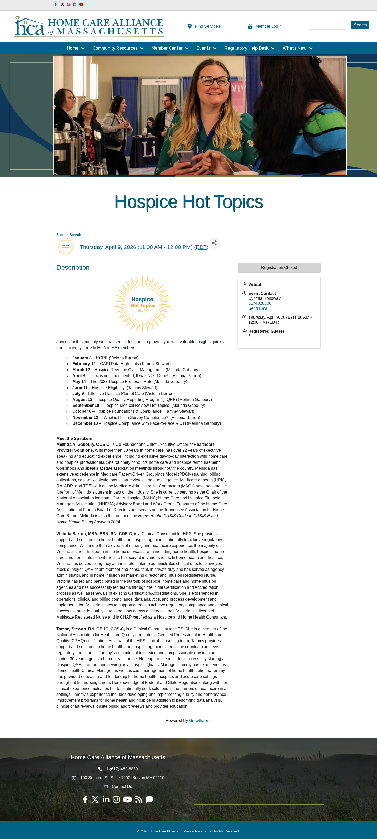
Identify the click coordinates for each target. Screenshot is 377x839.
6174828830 (259, 303)
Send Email (259, 308)
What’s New (294, 48)
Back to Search (68, 235)
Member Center (167, 48)
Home (72, 48)
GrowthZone (200, 720)
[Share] (214, 243)
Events (204, 48)
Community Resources (115, 48)
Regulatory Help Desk (247, 48)
